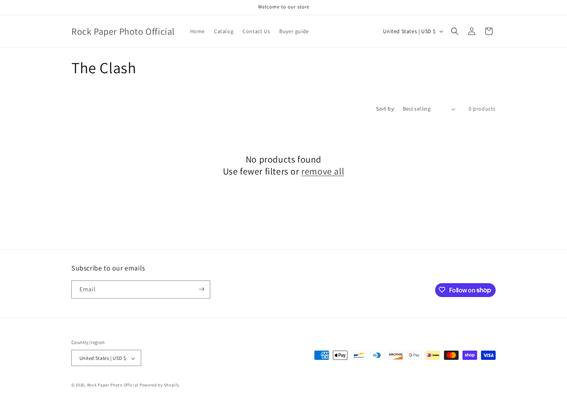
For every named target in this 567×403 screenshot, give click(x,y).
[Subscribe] (201, 289)
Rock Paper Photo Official (113, 385)
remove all (322, 171)
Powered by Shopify (159, 385)
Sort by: (385, 108)
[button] (454, 31)
